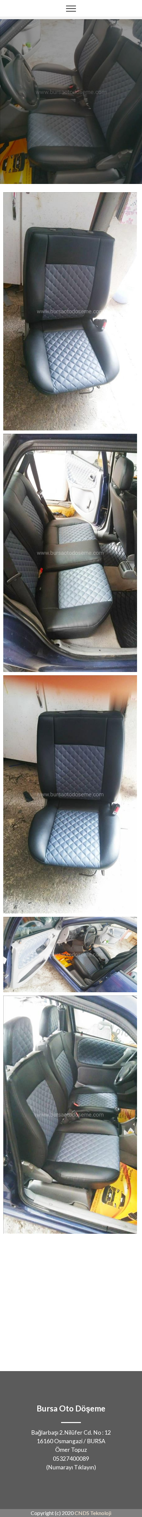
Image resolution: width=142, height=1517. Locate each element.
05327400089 (71, 1458)
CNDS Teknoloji (93, 1513)
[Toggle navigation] (71, 8)
